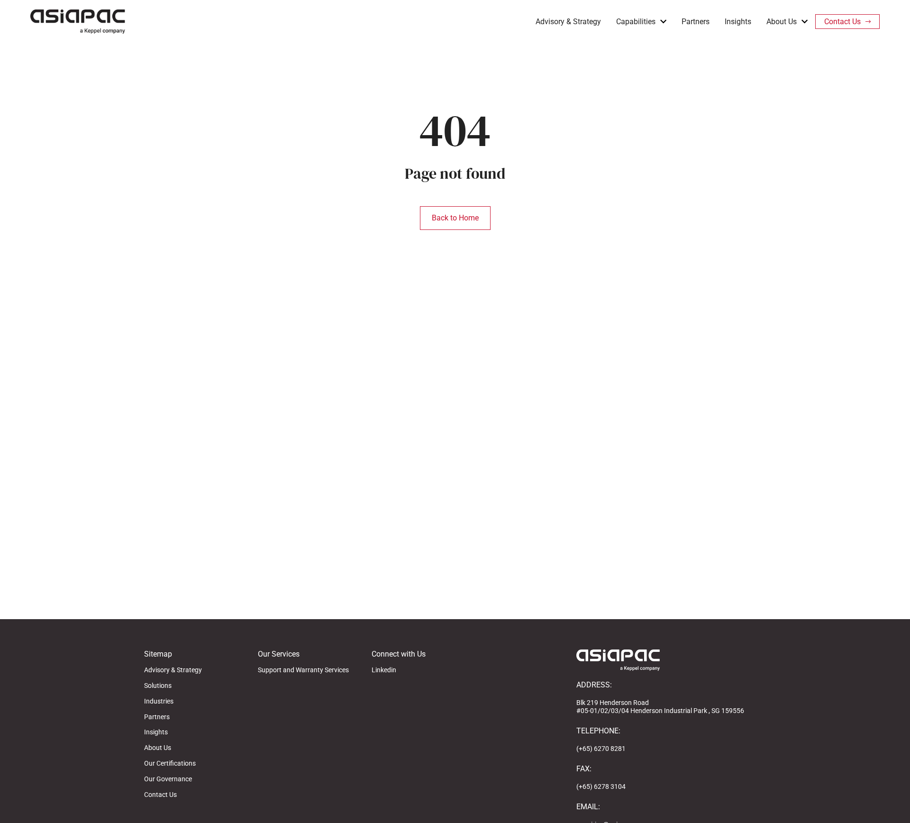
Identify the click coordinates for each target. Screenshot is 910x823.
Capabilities (635, 21)
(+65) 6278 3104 (601, 786)
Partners (696, 21)
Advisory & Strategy (568, 21)
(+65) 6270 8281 (601, 748)
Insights (738, 21)
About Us (781, 21)
